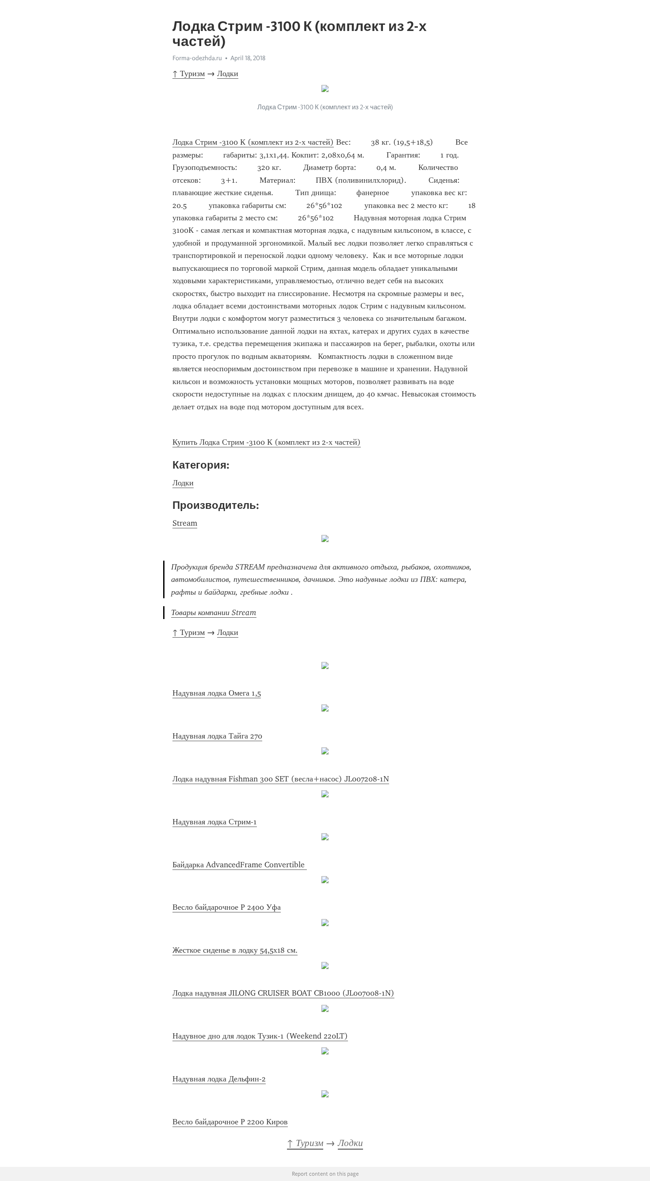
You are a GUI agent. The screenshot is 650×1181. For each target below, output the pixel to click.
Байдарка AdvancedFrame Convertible (239, 864)
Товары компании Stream (213, 612)
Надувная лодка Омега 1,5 (216, 693)
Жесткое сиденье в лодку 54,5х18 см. (235, 950)
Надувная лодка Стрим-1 (214, 822)
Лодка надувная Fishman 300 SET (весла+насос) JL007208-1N (280, 779)
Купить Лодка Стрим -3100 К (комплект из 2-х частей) (266, 442)
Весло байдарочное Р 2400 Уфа (226, 907)
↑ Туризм (188, 73)
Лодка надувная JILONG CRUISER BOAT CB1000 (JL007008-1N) (283, 993)
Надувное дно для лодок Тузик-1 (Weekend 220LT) (260, 1036)
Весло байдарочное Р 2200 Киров (230, 1122)
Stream (184, 523)
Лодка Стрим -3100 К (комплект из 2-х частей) (253, 142)
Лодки (227, 73)
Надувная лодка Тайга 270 (217, 736)
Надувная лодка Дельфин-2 (219, 1079)
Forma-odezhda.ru (197, 58)
